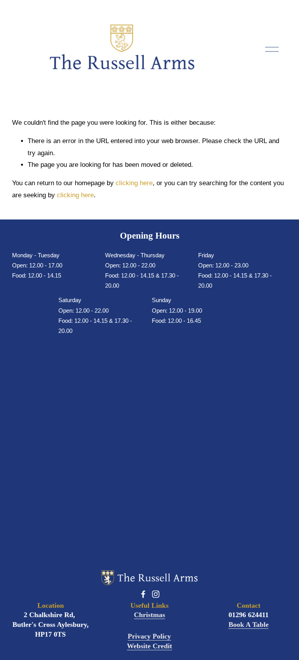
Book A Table (249, 624)
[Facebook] (143, 594)
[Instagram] (156, 594)
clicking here (134, 183)
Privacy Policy (149, 636)
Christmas (149, 615)
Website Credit (149, 646)
